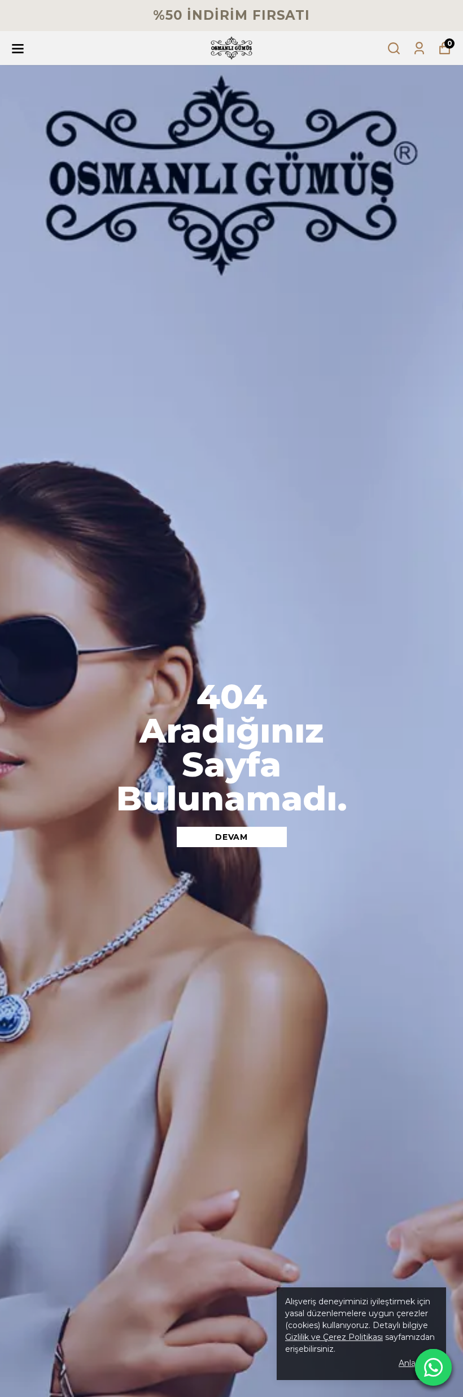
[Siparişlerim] (419, 48)
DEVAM (231, 837)
